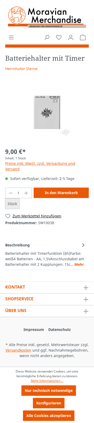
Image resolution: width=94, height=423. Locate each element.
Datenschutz (59, 329)
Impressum (34, 329)
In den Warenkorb (61, 192)
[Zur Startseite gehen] (47, 17)
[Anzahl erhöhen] (26, 193)
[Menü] (11, 37)
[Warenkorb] (83, 37)
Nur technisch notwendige (49, 390)
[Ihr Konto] (71, 37)
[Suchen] (47, 37)
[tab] (45, 254)
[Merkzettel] (59, 37)
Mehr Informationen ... (47, 381)
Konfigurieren (48, 403)
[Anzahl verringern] (10, 193)
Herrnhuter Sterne (21, 68)
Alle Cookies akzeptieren (48, 415)
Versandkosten (18, 350)
